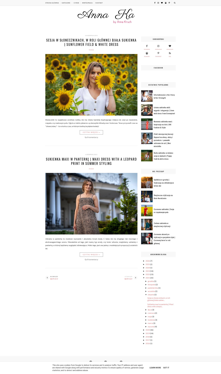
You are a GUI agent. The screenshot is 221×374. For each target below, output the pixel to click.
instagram (158, 49)
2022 (148, 274)
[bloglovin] (161, 3)
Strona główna (52, 3)
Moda (91, 50)
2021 (148, 278)
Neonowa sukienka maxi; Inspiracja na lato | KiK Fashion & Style (163, 124)
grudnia (151, 281)
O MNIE (76, 3)
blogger (147, 56)
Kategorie (66, 3)
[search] (174, 3)
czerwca (151, 313)
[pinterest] (168, 3)
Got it (166, 368)
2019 (148, 333)
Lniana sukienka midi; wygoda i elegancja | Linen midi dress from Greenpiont (164, 110)
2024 (148, 268)
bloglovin (170, 49)
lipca (150, 310)
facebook (147, 49)
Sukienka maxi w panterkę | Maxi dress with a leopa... (160, 305)
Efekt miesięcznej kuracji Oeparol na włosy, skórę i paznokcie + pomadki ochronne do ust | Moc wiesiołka (163, 140)
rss (170, 56)
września (151, 291)
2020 (148, 330)
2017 (148, 340)
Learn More (155, 368)
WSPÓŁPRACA (87, 3)
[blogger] (165, 3)
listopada (152, 284)
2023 (148, 271)
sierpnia (151, 294)
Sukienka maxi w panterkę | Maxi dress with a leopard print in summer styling (91, 161)
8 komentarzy (92, 137)
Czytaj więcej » (91, 132)
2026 (148, 261)
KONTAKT (99, 3)
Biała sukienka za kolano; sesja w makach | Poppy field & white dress (163, 156)
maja (150, 316)
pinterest (158, 56)
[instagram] (157, 3)
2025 (148, 264)
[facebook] (154, 3)
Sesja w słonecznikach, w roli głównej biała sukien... (158, 299)
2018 (148, 337)
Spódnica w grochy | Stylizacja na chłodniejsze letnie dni (164, 182)
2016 (148, 343)
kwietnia (151, 320)
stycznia (151, 326)
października (153, 288)
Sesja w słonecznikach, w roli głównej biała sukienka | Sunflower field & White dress (91, 42)
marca (150, 323)
